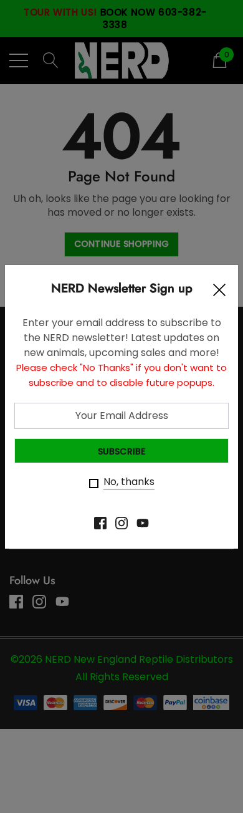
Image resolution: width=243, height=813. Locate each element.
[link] (100, 523)
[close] (219, 293)
